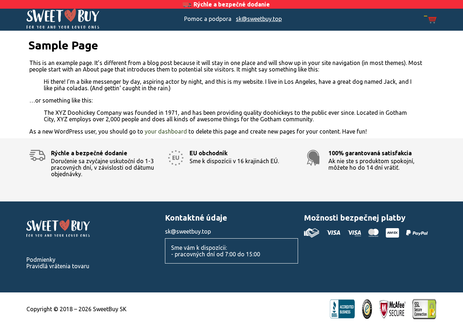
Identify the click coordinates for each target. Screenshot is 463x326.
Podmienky (40, 259)
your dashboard (166, 131)
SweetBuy (77, 19)
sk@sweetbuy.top (259, 19)
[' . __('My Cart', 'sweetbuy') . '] (430, 20)
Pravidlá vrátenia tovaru (57, 266)
